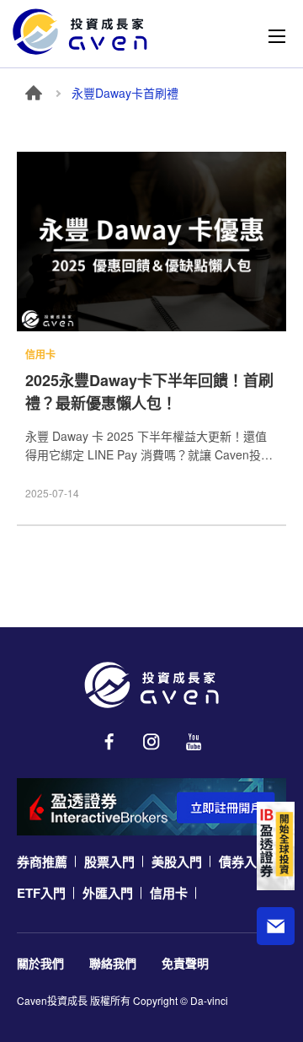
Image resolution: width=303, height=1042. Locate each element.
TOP (276, 978)
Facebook (109, 742)
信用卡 (169, 893)
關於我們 (40, 962)
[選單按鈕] (276, 36)
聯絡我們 (112, 962)
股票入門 (109, 861)
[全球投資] (276, 846)
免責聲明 (185, 962)
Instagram (151, 742)
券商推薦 (42, 861)
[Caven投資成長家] (80, 31)
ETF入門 (41, 893)
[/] (151, 685)
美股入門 (177, 861)
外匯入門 (107, 893)
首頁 (33, 92)
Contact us (276, 926)
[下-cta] (151, 806)
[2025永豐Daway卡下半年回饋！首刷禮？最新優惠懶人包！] (151, 241)
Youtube (193, 742)
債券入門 (244, 861)
